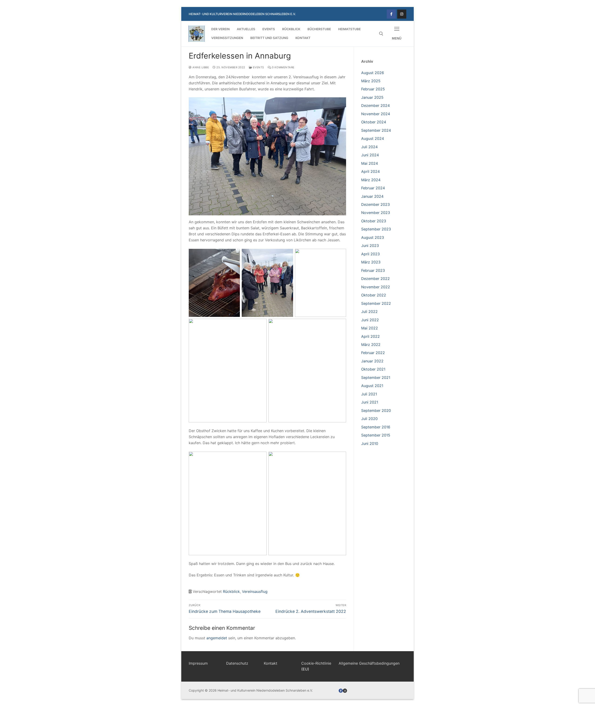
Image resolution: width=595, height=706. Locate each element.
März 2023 (370, 262)
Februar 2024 (373, 188)
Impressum (198, 663)
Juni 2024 (370, 155)
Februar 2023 (373, 270)
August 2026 (372, 72)
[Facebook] (391, 14)
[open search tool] (381, 34)
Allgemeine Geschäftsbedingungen (369, 663)
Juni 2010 (369, 443)
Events (258, 67)
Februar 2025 (373, 89)
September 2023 (376, 229)
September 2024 (376, 130)
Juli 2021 (369, 394)
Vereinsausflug (255, 591)
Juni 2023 (370, 245)
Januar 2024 (372, 196)
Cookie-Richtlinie (316, 663)
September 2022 (376, 303)
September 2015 (375, 435)
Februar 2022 (373, 352)
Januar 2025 (372, 97)
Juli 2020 (369, 418)
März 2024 (370, 179)
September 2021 (375, 377)
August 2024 (372, 138)
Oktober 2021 (373, 369)
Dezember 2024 (375, 105)
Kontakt (270, 663)
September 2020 (376, 410)
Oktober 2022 (373, 295)
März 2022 (370, 344)
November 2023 (375, 212)
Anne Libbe (200, 67)
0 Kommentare (282, 67)
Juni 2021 (369, 402)
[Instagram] (401, 14)
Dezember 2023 (375, 204)
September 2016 (375, 427)
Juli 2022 (369, 311)
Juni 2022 (370, 320)
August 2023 (372, 237)
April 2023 (370, 254)
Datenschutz (237, 663)
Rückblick (231, 591)
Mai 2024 (369, 163)
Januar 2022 (372, 361)
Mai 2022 (369, 328)
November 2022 (375, 287)
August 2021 (372, 385)
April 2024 (370, 171)
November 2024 (375, 114)
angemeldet (216, 638)
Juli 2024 (369, 146)
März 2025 (370, 81)
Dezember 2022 (375, 278)
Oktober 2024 (373, 122)
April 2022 (370, 336)
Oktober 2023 (373, 221)
